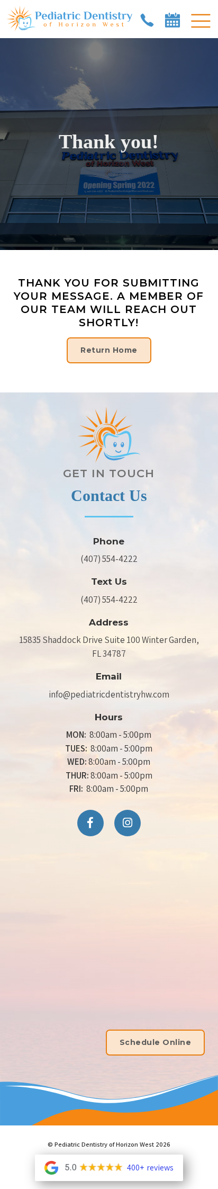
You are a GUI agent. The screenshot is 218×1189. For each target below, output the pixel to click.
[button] (200, 21)
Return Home (109, 350)
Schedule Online (156, 1042)
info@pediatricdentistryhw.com (109, 694)
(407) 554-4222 (109, 559)
